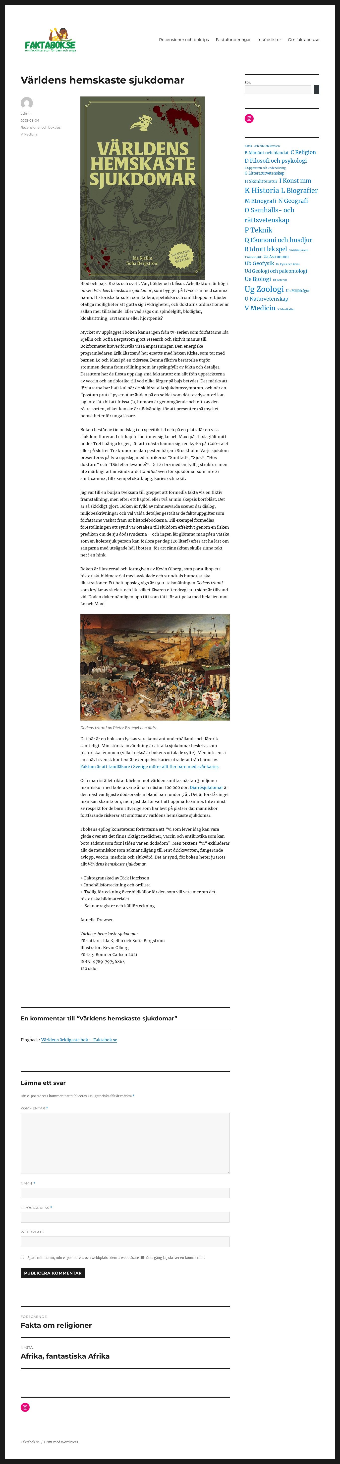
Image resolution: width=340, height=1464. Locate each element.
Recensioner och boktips (184, 39)
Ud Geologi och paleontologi (276, 271)
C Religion (303, 152)
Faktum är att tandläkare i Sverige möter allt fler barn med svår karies (149, 766)
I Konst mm (295, 180)
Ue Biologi (258, 279)
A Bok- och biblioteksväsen (262, 146)
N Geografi (293, 200)
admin (26, 113)
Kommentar (34, 1108)
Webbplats (32, 1232)
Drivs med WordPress (61, 1442)
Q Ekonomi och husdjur (278, 240)
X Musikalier (286, 309)
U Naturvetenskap (266, 299)
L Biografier (299, 191)
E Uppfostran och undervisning (265, 168)
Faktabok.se (30, 1442)
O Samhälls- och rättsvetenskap (269, 215)
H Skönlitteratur (261, 181)
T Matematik (253, 257)
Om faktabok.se (303, 39)
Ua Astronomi (276, 256)
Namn (28, 1183)
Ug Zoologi (264, 289)
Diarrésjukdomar (206, 787)
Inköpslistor (269, 39)
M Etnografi (260, 201)
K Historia (262, 190)
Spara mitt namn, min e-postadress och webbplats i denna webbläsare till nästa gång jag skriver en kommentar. (116, 1258)
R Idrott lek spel (266, 249)
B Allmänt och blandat (267, 152)
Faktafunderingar (233, 39)
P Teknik (258, 230)
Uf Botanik (280, 280)
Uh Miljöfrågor (298, 291)
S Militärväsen (298, 250)
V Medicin (29, 134)
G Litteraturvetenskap (264, 173)
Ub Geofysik (259, 263)
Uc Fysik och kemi (288, 264)
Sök (248, 83)
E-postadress (37, 1208)
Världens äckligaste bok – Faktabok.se (79, 1039)
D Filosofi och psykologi (276, 160)
